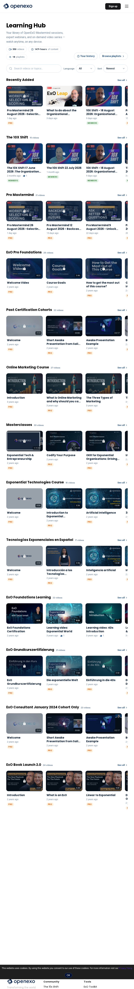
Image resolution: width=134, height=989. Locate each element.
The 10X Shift (17, 137)
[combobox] (33, 68)
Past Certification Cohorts (29, 310)
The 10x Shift (51, 986)
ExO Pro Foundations (24, 252)
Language (69, 68)
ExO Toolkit (90, 986)
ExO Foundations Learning (28, 597)
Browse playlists (111, 56)
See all (121, 80)
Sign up (113, 6)
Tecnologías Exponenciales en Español (39, 540)
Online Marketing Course (27, 367)
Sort (99, 68)
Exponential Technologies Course (35, 482)
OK (68, 975)
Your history (87, 56)
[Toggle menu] (127, 6)
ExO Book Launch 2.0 (23, 765)
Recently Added (20, 80)
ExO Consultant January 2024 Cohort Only (42, 707)
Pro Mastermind (20, 195)
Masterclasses (19, 425)
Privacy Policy (125, 968)
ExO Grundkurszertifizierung (30, 650)
